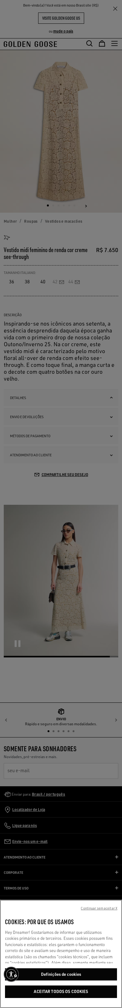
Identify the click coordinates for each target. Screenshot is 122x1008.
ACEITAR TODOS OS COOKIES (61, 991)
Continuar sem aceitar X (99, 908)
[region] (61, 954)
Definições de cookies (61, 974)
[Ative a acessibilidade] (11, 974)
